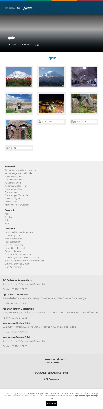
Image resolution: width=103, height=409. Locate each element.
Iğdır (37, 45)
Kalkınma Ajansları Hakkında (18, 173)
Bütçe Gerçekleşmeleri (16, 248)
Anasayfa (12, 45)
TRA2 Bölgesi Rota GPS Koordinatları (22, 257)
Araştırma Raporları (14, 239)
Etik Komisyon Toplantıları (17, 195)
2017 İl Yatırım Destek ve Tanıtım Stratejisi (24, 261)
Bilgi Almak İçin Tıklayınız (74, 396)
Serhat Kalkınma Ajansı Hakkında (20, 170)
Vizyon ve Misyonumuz (16, 176)
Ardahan (9, 217)
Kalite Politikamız (13, 183)
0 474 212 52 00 (52, 362)
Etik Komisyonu (12, 192)
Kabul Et (51, 403)
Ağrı (7, 214)
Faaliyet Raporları (13, 242)
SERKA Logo (10, 202)
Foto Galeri (25, 45)
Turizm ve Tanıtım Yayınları (18, 254)
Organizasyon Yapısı (14, 189)
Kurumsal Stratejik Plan (16, 186)
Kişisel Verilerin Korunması (17, 205)
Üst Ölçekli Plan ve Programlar (19, 232)
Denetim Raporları (13, 251)
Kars (7, 223)
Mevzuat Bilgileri (12, 198)
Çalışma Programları (14, 245)
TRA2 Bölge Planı (13, 235)
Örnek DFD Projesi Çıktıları (17, 264)
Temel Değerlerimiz (14, 180)
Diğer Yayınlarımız (13, 267)
